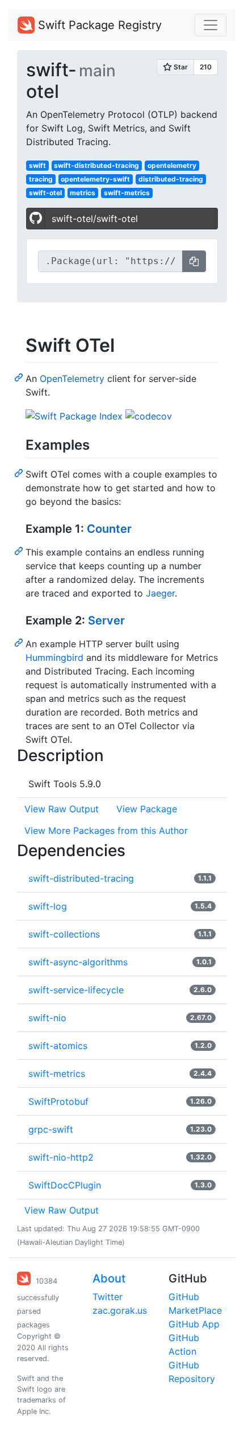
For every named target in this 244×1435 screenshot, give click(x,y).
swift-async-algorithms (78, 962)
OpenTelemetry (72, 378)
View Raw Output (61, 809)
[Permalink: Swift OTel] (20, 377)
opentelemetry (172, 165)
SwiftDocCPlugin (64, 1185)
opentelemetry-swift (95, 179)
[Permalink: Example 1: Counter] (20, 550)
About (108, 1278)
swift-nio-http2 (61, 1157)
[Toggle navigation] (210, 25)
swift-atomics (57, 1045)
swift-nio (47, 1017)
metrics (82, 192)
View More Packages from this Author (106, 830)
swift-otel (45, 192)
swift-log (47, 906)
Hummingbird (54, 657)
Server (106, 620)
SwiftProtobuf (58, 1101)
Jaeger (160, 593)
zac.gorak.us (119, 1310)
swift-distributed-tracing (96, 165)
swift (37, 165)
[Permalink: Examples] (20, 472)
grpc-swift (50, 1129)
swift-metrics (127, 192)
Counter (109, 529)
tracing (41, 179)
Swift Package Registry (98, 25)
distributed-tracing (170, 179)
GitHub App (194, 1324)
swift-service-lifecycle (76, 990)
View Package (146, 809)
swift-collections (64, 934)
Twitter (107, 1296)
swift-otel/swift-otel (95, 218)
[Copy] (194, 261)
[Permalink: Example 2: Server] (20, 642)
